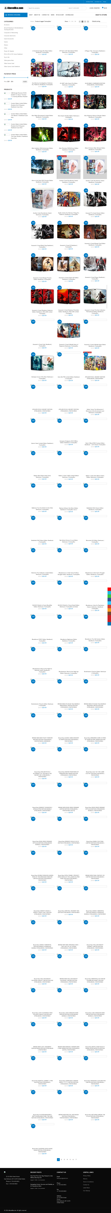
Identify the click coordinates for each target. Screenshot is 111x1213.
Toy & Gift (6, 57)
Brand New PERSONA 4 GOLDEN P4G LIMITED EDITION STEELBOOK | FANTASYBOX (95, 1082)
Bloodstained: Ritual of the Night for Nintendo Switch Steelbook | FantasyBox (42, 670)
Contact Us (86, 1184)
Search (84, 8)
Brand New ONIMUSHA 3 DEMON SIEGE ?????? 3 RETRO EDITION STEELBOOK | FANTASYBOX (68, 1082)
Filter (25, 81)
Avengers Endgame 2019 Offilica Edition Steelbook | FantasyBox (69, 441)
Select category (74, 8)
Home (32, 21)
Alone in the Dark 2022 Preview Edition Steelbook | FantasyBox (42, 181)
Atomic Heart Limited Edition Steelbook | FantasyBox (42, 444)
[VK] (79, 2)
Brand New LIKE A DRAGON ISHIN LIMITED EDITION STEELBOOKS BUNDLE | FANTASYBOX (68, 1014)
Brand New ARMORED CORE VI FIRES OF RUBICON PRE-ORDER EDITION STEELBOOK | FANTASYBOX (95, 739)
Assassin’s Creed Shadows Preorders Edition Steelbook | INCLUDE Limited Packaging (68, 311)
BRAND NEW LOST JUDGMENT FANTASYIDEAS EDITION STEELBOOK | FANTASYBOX (42, 1048)
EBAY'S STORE (101, 15)
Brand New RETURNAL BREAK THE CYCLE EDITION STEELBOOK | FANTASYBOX (95, 1116)
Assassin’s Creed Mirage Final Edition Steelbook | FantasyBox (95, 244)
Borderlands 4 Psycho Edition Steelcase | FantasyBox (42, 704)
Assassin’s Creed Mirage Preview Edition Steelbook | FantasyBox (42, 278)
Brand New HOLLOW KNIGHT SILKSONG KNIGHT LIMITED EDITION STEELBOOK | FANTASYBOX (42, 980)
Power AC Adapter (9, 51)
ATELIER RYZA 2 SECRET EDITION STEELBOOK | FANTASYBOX (42, 410)
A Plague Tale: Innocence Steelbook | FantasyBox (95, 51)
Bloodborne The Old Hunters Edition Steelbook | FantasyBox (95, 639)
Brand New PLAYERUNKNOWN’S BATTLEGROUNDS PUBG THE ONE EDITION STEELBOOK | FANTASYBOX (42, 1116)
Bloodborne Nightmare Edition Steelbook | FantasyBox (68, 640)
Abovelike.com (12, 1210)
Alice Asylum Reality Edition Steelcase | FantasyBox (68, 116)
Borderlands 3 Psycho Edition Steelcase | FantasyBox (95, 672)
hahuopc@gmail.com (62, 1178)
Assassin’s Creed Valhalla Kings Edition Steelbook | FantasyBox (95, 345)
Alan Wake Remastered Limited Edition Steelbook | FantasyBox (42, 116)
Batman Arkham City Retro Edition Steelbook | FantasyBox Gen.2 (68, 508)
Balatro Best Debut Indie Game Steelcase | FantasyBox (42, 476)
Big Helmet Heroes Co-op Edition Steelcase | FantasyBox (69, 541)
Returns (85, 1178)
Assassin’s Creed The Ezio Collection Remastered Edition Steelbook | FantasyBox (95, 311)
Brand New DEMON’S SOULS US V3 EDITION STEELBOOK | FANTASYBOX (68, 842)
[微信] (62, 2)
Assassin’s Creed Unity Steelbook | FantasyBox (42, 345)
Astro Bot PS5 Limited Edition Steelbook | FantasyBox (69, 377)
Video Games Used (9, 63)
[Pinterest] (73, 2)
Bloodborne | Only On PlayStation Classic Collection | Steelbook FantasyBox (95, 607)
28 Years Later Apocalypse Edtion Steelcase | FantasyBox (68, 51)
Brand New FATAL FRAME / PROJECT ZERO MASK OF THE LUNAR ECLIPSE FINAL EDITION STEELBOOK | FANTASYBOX (69, 878)
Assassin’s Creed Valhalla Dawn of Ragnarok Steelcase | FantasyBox (68, 345)
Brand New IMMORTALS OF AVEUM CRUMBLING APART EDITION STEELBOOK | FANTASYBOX (95, 980)
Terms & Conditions (88, 1182)
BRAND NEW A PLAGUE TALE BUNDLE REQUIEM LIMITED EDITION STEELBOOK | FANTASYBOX (95, 705)
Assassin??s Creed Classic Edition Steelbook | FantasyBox (95, 213)
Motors (6, 45)
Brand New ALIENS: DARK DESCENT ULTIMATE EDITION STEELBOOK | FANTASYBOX (68, 739)
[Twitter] (66, 2)
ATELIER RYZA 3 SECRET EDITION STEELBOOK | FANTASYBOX (69, 410)
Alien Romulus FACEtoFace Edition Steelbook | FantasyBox (68, 148)
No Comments (41, 1180)
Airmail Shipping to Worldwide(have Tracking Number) (13, 28)
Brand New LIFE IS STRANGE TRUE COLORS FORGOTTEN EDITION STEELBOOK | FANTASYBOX (42, 1014)
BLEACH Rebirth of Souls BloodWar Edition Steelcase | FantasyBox (42, 606)
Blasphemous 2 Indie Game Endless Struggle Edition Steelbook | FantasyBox (69, 573)
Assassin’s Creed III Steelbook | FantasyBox (68, 246)
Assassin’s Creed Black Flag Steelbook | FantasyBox (42, 246)
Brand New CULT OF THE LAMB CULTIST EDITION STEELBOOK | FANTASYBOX (95, 773)
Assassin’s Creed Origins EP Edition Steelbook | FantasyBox (68, 278)
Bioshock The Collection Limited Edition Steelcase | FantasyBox (42, 573)
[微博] (57, 2)
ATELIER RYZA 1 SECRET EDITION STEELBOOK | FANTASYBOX (95, 377)
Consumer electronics (10, 35)
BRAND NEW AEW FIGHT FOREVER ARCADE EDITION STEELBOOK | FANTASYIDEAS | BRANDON (42, 739)
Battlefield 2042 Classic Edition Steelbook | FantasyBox (95, 508)
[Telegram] (81, 2)
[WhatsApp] (77, 2)
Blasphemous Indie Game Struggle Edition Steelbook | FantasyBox (95, 573)
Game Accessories (9, 38)
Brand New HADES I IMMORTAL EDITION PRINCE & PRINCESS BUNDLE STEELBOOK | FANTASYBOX (95, 912)
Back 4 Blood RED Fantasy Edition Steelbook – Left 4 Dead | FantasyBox (95, 443)
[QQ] (60, 2)
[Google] (68, 2)
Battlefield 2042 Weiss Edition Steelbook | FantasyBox (42, 541)
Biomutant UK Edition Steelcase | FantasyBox (95, 541)
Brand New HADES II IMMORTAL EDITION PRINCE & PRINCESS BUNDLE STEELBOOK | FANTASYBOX (42, 946)
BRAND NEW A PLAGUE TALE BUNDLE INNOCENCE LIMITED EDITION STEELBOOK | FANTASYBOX (69, 705)
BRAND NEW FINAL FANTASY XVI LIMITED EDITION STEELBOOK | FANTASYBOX (95, 877)
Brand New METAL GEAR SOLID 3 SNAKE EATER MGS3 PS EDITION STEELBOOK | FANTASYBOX (95, 1048)
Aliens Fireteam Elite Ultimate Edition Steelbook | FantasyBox (95, 148)
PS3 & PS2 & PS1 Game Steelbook (13, 54)
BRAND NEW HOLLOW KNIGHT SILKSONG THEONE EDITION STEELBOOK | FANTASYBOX (69, 980)
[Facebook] (64, 2)
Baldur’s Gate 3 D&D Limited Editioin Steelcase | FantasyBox (69, 476)
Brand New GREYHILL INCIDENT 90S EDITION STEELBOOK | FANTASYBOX (68, 911)
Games (6, 42)
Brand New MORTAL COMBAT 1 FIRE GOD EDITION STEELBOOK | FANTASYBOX (42, 1082)
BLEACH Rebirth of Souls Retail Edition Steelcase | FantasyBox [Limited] (68, 606)
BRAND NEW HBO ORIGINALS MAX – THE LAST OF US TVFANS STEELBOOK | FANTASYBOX (68, 946)
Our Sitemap (86, 1190)
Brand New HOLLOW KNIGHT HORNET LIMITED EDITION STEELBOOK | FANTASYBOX (95, 946)
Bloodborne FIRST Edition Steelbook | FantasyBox (42, 640)
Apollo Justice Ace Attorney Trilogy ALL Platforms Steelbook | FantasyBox (68, 213)
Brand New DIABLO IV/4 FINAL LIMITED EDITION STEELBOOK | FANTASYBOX (95, 843)
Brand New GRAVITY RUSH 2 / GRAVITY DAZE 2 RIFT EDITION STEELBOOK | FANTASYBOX (42, 912)
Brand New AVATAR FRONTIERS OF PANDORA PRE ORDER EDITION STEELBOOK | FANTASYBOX (69, 773)
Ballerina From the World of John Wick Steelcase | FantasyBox (42, 508)
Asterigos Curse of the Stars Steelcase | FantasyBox (42, 377)
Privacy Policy (86, 1175)
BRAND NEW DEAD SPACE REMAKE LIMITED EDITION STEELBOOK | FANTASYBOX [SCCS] (68, 809)
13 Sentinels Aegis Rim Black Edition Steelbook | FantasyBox (42, 51)
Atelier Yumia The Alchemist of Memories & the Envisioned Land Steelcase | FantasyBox (95, 411)
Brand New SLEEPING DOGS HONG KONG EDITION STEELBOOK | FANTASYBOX (42, 1150)
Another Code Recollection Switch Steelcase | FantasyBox (42, 213)
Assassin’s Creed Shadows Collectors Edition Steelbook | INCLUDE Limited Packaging (42, 312)
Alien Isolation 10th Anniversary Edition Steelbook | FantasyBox (42, 148)
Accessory (6, 24)
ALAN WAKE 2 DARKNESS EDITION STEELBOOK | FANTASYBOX (95, 84)
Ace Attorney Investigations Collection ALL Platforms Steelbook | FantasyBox (42, 83)
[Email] (70, 2)
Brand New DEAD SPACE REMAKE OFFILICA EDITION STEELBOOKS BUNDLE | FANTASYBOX (95, 809)
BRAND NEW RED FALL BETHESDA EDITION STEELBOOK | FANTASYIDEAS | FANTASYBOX (69, 1116)
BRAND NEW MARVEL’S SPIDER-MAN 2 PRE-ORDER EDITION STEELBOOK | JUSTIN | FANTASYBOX (69, 1048)
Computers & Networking (11, 32)
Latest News (86, 1187)
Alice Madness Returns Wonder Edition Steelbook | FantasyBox (95, 116)
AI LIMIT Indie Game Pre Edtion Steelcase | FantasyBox (68, 84)
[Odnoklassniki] (75, 2)
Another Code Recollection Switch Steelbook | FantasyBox (68, 181)
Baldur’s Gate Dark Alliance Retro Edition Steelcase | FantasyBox (95, 476)
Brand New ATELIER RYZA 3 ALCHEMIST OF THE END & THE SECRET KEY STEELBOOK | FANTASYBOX (42, 774)
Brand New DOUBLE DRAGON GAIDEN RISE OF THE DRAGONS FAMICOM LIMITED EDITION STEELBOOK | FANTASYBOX (42, 878)
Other (5, 48)
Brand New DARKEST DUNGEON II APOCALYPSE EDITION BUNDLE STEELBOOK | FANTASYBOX (42, 809)
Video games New (9, 60)
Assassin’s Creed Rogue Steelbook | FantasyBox (95, 278)
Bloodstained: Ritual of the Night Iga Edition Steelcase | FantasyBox (68, 672)
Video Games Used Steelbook (12, 66)
